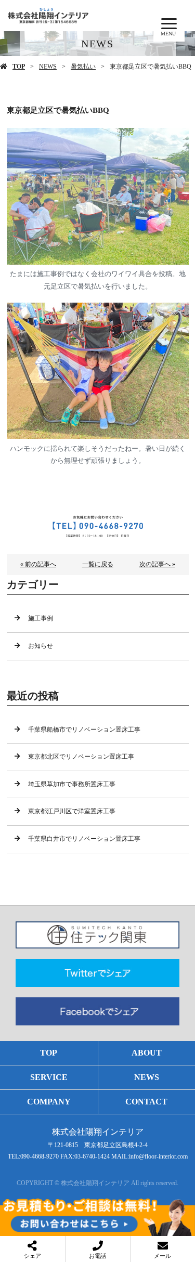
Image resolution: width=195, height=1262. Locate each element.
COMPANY (49, 1101)
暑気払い (83, 66)
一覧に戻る (97, 564)
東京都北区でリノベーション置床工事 (81, 756)
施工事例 (40, 618)
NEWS (48, 66)
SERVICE (49, 1077)
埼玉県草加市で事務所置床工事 (71, 784)
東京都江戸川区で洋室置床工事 (71, 811)
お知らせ (40, 645)
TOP (18, 66)
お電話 (97, 1256)
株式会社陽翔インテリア (98, 1131)
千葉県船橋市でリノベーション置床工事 (84, 729)
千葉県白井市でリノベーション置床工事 (84, 838)
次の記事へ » (157, 564)
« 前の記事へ (38, 564)
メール (162, 1256)
